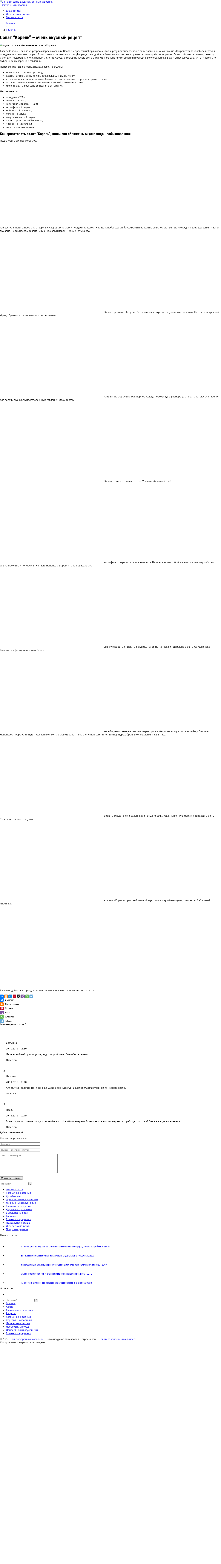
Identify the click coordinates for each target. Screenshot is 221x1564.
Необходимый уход (17, 1326)
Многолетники (14, 17)
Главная (10, 1303)
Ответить (11, 1060)
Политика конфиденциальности (117, 1339)
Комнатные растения (18, 1192)
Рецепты (11, 1313)
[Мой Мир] (10, 996)
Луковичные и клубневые (21, 1202)
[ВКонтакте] (2, 996)
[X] (18, 996)
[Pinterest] (14, 996)
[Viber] (23, 996)
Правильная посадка (18, 1222)
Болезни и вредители (18, 1219)
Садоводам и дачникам (19, 1310)
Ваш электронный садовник (27, 1339)
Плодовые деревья (17, 1229)
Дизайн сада (13, 10)
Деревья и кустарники (19, 1209)
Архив (9, 1306)
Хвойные (11, 1216)
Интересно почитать (18, 14)
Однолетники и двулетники (22, 1199)
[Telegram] (31, 996)
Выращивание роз (17, 1212)
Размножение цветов (18, 1206)
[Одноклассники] (6, 996)
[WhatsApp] (27, 996)
